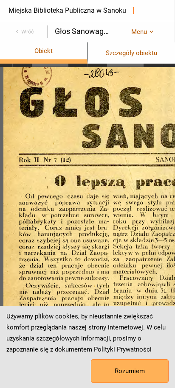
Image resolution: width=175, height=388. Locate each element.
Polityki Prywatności (123, 349)
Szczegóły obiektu (131, 53)
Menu (139, 32)
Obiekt (43, 51)
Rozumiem (130, 371)
